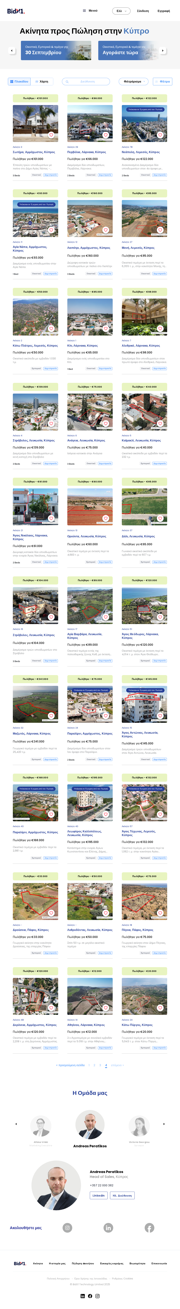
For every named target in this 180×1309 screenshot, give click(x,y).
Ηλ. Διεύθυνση (122, 1195)
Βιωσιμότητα (137, 1263)
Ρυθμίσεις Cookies (122, 1278)
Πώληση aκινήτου (83, 1263)
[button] (90, 10)
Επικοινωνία (159, 1263)
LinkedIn (99, 1195)
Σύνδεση (143, 11)
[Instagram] (97, 1296)
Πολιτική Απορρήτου (58, 1278)
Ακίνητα (38, 1263)
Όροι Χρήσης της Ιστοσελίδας (90, 1278)
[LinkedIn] (82, 1296)
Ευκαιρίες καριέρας (112, 1263)
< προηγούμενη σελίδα (70, 1065)
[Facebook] (90, 1296)
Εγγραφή (164, 11)
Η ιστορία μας (57, 1263)
